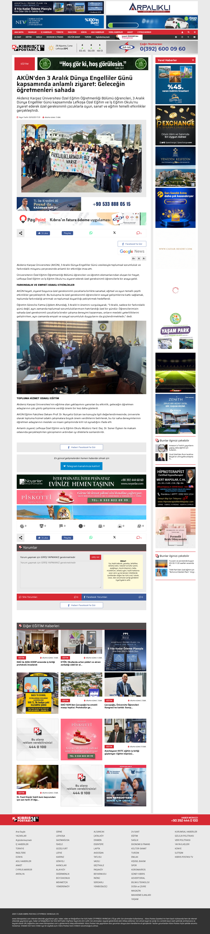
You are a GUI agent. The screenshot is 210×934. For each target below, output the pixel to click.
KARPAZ (60, 857)
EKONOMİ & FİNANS (55, 37)
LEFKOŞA (60, 835)
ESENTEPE (98, 844)
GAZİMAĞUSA (62, 840)
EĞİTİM (29, 37)
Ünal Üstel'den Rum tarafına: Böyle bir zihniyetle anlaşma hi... (181, 456)
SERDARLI (99, 882)
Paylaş (67, 233)
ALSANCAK (99, 831)
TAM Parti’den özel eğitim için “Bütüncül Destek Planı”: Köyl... (182, 571)
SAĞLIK (39, 37)
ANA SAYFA (18, 32)
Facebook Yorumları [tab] (96, 597)
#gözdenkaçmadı (103, 37)
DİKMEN (97, 840)
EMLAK (134, 857)
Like (44, 233)
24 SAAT (17, 37)
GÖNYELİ (60, 861)
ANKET (130, 32)
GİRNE (59, 831)
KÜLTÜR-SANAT (74, 37)
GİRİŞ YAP (95, 557)
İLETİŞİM (179, 852)
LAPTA (97, 848)
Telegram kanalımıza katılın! (83, 466)
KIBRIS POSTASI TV (184, 857)
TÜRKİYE (59, 32)
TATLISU (98, 857)
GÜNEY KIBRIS (138, 874)
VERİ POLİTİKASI (182, 840)
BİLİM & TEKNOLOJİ (140, 882)
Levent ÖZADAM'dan (130, 37)
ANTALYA (20, 874)
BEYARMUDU (100, 874)
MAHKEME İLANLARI (141, 895)
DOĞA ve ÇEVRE (138, 886)
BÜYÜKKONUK (63, 878)
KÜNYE (178, 848)
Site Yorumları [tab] (29, 597)
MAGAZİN (136, 890)
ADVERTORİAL (138, 878)
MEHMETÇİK (62, 882)
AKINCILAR (61, 865)
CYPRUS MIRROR (144, 32)
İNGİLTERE (72, 32)
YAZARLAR (32, 32)
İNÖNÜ (97, 878)
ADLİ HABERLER (97, 32)
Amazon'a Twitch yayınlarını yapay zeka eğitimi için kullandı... (181, 447)
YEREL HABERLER (116, 32)
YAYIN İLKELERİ (182, 844)
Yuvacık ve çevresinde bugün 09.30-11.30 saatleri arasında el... (181, 563)
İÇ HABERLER (46, 32)
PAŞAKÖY (98, 869)
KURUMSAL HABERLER (186, 831)
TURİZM (88, 37)
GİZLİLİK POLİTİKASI (184, 835)
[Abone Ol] (132, 251)
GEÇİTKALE (99, 865)
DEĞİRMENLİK (62, 874)
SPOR (134, 865)
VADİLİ (97, 861)
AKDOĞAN (98, 852)
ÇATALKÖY (99, 835)
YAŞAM (134, 899)
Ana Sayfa (20, 831)
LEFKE (59, 852)
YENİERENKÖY (63, 886)
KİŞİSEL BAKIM (138, 861)
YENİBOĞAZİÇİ (100, 886)
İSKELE (59, 844)
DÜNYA (84, 32)
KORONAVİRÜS (138, 869)
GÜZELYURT (62, 848)
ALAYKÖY (60, 869)
